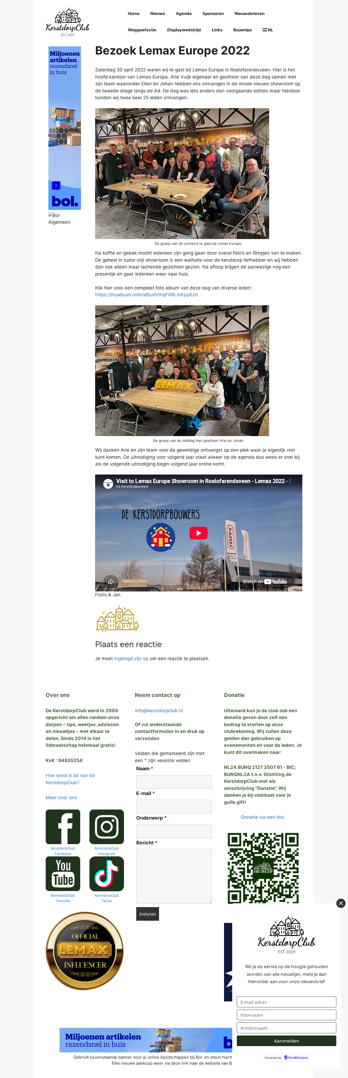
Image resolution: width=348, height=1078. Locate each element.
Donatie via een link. (263, 817)
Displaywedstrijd (184, 29)
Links (217, 29)
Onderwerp (151, 818)
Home (133, 13)
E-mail (145, 793)
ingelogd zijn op (131, 658)
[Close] (341, 903)
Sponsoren (213, 13)
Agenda (184, 13)
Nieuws (157, 13)
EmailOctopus (298, 1057)
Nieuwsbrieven (250, 13)
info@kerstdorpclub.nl (159, 710)
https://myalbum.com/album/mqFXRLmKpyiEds (146, 294)
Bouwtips (242, 29)
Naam (144, 768)
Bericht (146, 843)
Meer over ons (61, 797)
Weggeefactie (142, 29)
